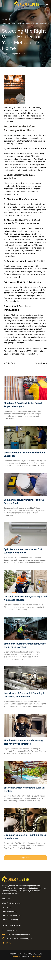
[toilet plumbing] (25, 484)
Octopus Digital (35, 956)
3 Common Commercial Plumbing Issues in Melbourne (25, 837)
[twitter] (10, 943)
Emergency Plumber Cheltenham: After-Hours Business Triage (25, 645)
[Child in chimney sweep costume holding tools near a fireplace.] (25, 725)
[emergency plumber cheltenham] (25, 628)
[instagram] (6, 943)
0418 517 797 (12, 930)
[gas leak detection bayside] (25, 581)
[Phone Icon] (46, 5)
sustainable (18, 118)
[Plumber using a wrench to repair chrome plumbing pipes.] (25, 820)
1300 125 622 (32, 351)
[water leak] (25, 437)
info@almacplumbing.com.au (18, 934)
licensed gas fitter (18, 295)
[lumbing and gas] (25, 388)
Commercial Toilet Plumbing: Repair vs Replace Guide (24, 502)
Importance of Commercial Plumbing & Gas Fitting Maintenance (24, 695)
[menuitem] (25, 903)
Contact (7, 348)
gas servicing (21, 337)
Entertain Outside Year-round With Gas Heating (24, 789)
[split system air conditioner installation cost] (25, 534)
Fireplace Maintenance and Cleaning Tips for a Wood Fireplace (23, 742)
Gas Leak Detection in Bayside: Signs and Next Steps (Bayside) (25, 598)
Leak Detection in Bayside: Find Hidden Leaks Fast (24, 454)
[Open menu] (3, 3)
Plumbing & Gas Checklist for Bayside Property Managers (23, 405)
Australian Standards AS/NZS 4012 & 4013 (22, 269)
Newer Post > (41, 363)
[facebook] (3, 943)
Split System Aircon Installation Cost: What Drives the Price (23, 551)
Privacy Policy (16, 956)
